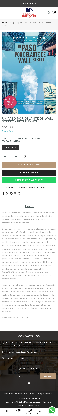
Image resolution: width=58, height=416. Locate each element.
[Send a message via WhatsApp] (52, 410)
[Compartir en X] (7, 193)
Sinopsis (29, 206)
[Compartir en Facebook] (3, 193)
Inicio (4, 23)
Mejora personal (37, 187)
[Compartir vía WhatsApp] (19, 193)
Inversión (22, 187)
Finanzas (12, 187)
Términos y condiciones (15, 393)
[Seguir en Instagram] (29, 383)
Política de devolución (29, 398)
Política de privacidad (41, 393)
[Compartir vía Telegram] (11, 193)
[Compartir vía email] (15, 193)
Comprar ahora (29, 172)
